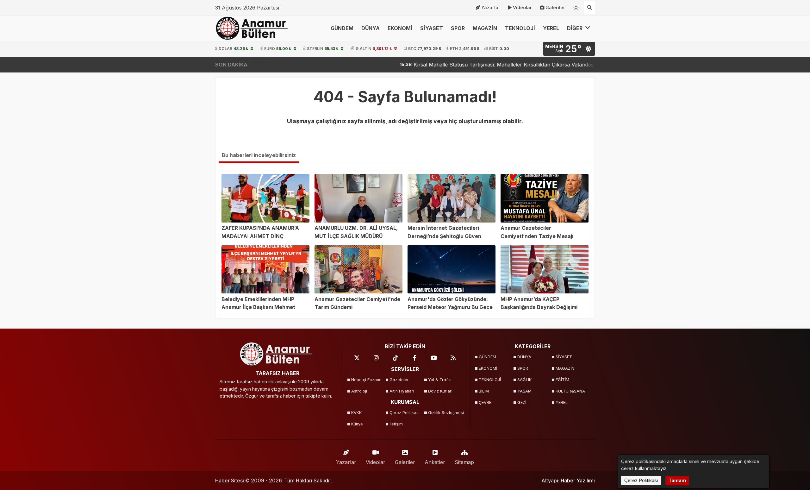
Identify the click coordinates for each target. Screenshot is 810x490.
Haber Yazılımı (578, 480)
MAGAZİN (485, 28)
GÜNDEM (342, 28)
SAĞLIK (524, 379)
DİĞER (575, 28)
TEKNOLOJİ (520, 28)
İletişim (396, 424)
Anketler (435, 462)
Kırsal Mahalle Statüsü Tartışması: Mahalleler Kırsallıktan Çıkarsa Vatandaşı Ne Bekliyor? (494, 64)
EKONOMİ (400, 28)
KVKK (356, 412)
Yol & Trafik (439, 379)
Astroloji (359, 391)
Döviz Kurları (440, 391)
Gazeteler (399, 379)
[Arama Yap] (589, 7)
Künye (357, 424)
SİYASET (431, 28)
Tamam (677, 480)
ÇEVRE (485, 402)
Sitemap (464, 462)
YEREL (551, 28)
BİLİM (484, 391)
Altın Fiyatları (401, 391)
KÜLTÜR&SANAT (572, 391)
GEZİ (521, 402)
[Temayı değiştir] (576, 6)
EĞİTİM (562, 379)
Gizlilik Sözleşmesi (445, 412)
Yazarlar (490, 7)
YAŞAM (524, 391)
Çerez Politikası (404, 412)
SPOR (458, 28)
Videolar (522, 7)
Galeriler (555, 7)
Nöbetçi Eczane (366, 379)
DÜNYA (370, 28)
